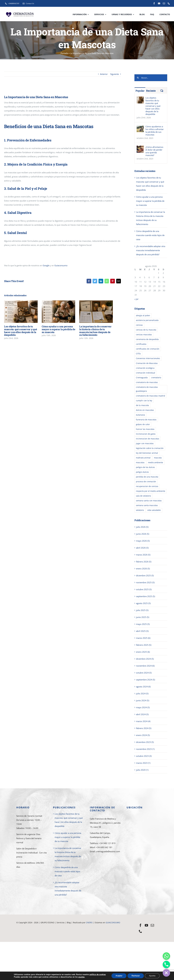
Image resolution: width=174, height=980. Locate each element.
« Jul (136, 299)
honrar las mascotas (145, 429)
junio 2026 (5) (142, 533)
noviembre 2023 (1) (145, 749)
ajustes (81, 977)
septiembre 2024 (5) (145, 679)
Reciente (151, 90)
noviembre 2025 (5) (145, 582)
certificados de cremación (147, 349)
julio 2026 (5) (142, 527)
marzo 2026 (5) (143, 554)
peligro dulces (142, 472)
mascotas (140, 462)
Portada (64, 53)
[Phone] (166, 964)
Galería (25, 312)
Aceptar (119, 975)
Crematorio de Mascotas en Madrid (70, 926)
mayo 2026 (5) (143, 540)
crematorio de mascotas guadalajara (147, 389)
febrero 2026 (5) (143, 561)
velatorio (140, 510)
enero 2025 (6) (143, 651)
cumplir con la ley (144, 400)
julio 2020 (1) (142, 769)
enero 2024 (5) (143, 735)
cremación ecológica (145, 368)
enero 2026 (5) (143, 568)
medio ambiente (155, 462)
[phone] (169, 3)
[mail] (164, 3)
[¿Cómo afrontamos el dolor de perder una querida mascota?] (140, 147)
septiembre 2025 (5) (145, 596)
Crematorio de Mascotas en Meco (84, 930)
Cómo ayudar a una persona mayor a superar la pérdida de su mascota (54, 312)
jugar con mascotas (145, 443)
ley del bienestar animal (147, 453)
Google (46, 265)
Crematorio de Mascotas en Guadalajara (34, 926)
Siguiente (114, 74)
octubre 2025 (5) (144, 589)
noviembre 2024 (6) (145, 665)
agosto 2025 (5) (143, 603)
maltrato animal (143, 458)
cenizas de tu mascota (146, 330)
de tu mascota (142, 405)
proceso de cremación (146, 481)
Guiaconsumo (60, 265)
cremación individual (145, 373)
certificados (141, 344)
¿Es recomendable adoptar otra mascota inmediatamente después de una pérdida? (150, 250)
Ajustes (152, 975)
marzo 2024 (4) (143, 721)
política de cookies (97, 974)
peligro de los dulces (145, 467)
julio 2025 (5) (142, 610)
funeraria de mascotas (146, 419)
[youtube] (159, 3)
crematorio (156, 377)
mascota (158, 458)
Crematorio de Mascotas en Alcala (53, 930)
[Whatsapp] (166, 956)
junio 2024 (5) (142, 700)
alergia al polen (143, 315)
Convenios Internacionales (148, 358)
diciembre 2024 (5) (145, 658)
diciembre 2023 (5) (145, 742)
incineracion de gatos (146, 434)
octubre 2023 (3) (144, 756)
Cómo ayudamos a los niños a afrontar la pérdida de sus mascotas (154, 130)
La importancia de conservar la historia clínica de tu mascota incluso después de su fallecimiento (92, 312)
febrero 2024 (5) (143, 728)
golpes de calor (143, 424)
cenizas (139, 325)
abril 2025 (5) (142, 631)
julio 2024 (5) (142, 693)
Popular (140, 90)
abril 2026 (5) (142, 547)
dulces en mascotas (145, 410)
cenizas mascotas (144, 334)
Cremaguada (142, 377)
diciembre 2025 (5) (145, 575)
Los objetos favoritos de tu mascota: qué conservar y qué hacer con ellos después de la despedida (17, 312)
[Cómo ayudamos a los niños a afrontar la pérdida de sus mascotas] (140, 127)
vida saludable (154, 510)
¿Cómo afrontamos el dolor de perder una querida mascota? (154, 151)
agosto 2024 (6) (143, 686)
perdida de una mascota (147, 477)
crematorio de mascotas (147, 382)
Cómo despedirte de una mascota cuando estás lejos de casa (150, 235)
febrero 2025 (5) (143, 645)
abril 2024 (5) (142, 714)
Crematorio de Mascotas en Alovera (102, 926)
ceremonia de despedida (147, 339)
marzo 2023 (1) (143, 763)
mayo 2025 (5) (143, 624)
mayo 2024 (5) (143, 707)
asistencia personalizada (147, 320)
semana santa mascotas (147, 505)
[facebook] (154, 3)
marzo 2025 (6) (143, 638)
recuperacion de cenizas (147, 486)
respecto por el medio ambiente (150, 491)
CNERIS (89, 922)
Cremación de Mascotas (147, 363)
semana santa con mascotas (149, 500)
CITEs (138, 353)
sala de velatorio (143, 496)
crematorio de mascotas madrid (150, 396)
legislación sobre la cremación (150, 448)
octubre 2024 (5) (144, 672)
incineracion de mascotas (147, 438)
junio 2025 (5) (142, 617)
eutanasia (140, 415)
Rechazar (136, 975)
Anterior (104, 74)
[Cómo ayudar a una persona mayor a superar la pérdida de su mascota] (58, 311)
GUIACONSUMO (113, 922)
